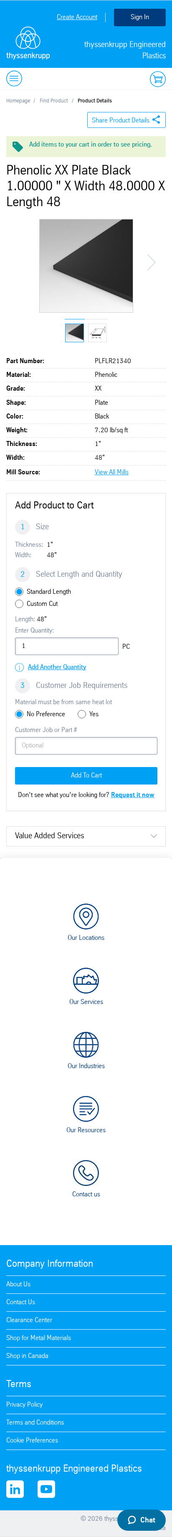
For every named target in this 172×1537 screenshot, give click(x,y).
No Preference (46, 714)
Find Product (54, 101)
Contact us (86, 1194)
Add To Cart (86, 775)
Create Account (77, 17)
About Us (18, 1284)
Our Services (86, 1002)
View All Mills (112, 472)
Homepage (18, 101)
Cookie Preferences (32, 1440)
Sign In (140, 17)
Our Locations (86, 938)
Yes (94, 714)
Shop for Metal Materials (38, 1338)
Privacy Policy (24, 1405)
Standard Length (49, 592)
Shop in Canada (27, 1356)
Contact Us (20, 1302)
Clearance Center (29, 1320)
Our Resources (86, 1130)
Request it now (132, 795)
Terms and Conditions (35, 1423)
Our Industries (86, 1066)
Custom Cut (42, 604)
